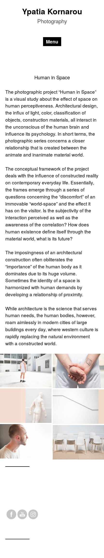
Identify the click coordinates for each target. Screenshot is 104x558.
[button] (26, 370)
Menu (52, 41)
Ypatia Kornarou (52, 11)
